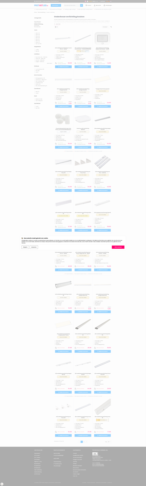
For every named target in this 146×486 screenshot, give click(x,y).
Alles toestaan (118, 247)
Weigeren (25, 247)
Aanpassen (33, 247)
